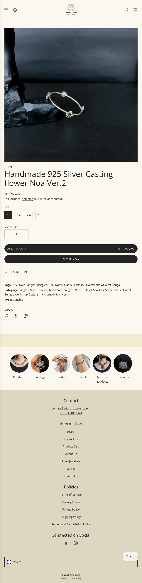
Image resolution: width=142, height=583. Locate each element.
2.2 (8, 215)
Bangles (61, 377)
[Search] (126, 9)
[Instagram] (75, 543)
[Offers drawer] (14, 9)
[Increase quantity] (23, 234)
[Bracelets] (81, 363)
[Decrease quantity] (9, 234)
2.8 (39, 215)
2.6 (29, 215)
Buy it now (71, 259)
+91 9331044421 (71, 413)
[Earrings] (40, 363)
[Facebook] (66, 543)
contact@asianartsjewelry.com (71, 408)
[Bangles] (60, 363)
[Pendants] (123, 363)
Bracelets (81, 377)
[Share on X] (16, 317)
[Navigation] (5, 9)
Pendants (123, 377)
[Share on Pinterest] (25, 317)
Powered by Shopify (71, 578)
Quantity (11, 226)
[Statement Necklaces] (102, 363)
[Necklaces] (19, 363)
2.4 (18, 215)
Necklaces (19, 377)
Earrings (40, 377)
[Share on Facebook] (6, 317)
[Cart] (135, 9)
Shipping (27, 199)
